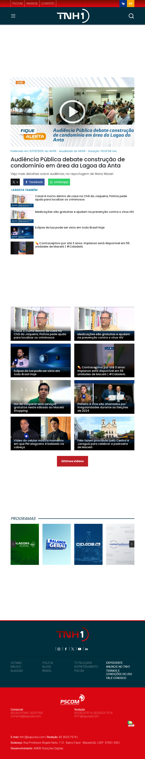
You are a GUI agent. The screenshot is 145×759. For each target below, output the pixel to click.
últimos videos (72, 461)
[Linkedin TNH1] (86, 648)
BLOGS (46, 666)
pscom (18, 3)
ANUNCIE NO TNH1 (118, 666)
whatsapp (61, 182)
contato (47, 3)
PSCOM (79, 670)
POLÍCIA (47, 662)
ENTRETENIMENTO (86, 666)
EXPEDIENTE (114, 662)
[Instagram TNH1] (59, 648)
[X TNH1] (72, 648)
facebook (36, 182)
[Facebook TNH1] (66, 648)
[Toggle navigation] (14, 16)
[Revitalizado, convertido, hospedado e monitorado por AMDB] (131, 723)
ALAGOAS (17, 670)
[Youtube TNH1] (79, 648)
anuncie (32, 3)
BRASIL (47, 670)
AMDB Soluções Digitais (48, 748)
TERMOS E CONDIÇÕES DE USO (119, 672)
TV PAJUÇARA (83, 662)
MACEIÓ (16, 666)
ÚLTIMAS (16, 662)
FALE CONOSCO (116, 678)
